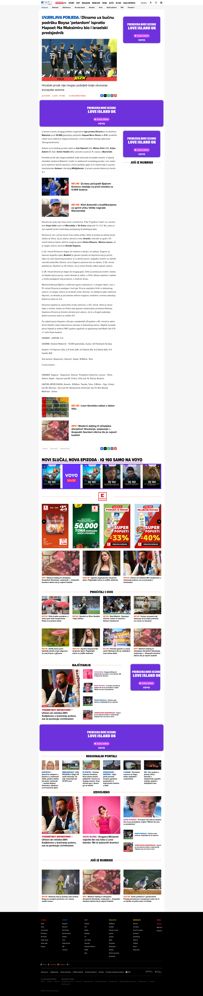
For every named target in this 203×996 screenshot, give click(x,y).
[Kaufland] (101, 497)
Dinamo (45, 448)
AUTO (111, 3)
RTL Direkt (44, 937)
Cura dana (136, 927)
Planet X (135, 940)
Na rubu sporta (80, 7)
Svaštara (135, 943)
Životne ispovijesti (114, 953)
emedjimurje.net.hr (67, 981)
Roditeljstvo (112, 946)
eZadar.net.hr (142, 981)
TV (85, 937)
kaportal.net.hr (88, 981)
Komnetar (136, 933)
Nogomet (45, 7)
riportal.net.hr (113, 981)
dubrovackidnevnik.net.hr (128, 981)
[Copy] (115, 95)
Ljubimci (111, 937)
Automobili (112, 956)
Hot (78, 2)
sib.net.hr (79, 981)
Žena (104, 2)
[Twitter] (105, 95)
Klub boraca (67, 7)
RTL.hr (43, 981)
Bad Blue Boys (65, 448)
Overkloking (136, 937)
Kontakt (101, 972)
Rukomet (55, 7)
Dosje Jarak (44, 943)
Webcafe (96, 2)
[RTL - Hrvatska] (149, 972)
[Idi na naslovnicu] (47, 5)
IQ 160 (118, 3)
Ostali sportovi (112, 7)
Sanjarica (159, 931)
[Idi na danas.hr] (61, 3)
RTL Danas (44, 933)
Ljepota (111, 933)
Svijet (42, 927)
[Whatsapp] (108, 95)
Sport (71, 2)
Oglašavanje (54, 972)
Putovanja (112, 943)
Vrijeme (43, 946)
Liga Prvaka (53, 448)
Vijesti (42, 924)
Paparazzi (87, 933)
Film (85, 927)
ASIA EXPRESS (129, 3)
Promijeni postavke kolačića (115, 972)
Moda (110, 940)
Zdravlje (111, 950)
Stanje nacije (44, 940)
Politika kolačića (78, 972)
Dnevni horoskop (138, 930)
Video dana (136, 950)
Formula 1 (131, 7)
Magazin (86, 2)
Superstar (87, 943)
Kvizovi (135, 946)
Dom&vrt (111, 927)
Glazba (86, 930)
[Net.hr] (158, 972)
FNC (122, 7)
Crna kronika (44, 930)
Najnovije (159, 927)
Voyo (85, 953)
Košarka (92, 7)
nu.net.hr (152, 981)
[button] (45, 466)
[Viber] (111, 95)
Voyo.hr (56, 981)
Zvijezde (86, 924)
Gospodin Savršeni (89, 946)
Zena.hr (49, 981)
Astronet (135, 924)
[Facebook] (101, 95)
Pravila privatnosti (91, 972)
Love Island (87, 940)
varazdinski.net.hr (101, 981)
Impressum (44, 972)
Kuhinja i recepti (113, 930)
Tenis (100, 7)
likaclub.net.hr (65, 984)
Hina (63, 96)
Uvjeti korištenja (65, 972)
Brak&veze (112, 924)
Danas (43, 920)
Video (159, 923)
